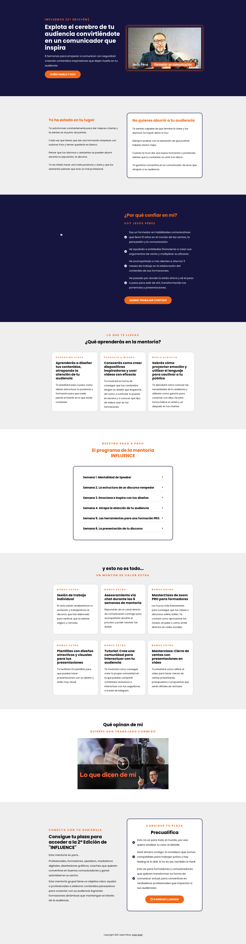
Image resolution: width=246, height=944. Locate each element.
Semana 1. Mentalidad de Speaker (107, 477)
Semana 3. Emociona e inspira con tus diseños (116, 498)
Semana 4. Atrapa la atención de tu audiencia (116, 508)
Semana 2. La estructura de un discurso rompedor (118, 488)
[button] (164, 48)
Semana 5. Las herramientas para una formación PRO (121, 518)
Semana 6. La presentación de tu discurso (113, 529)
